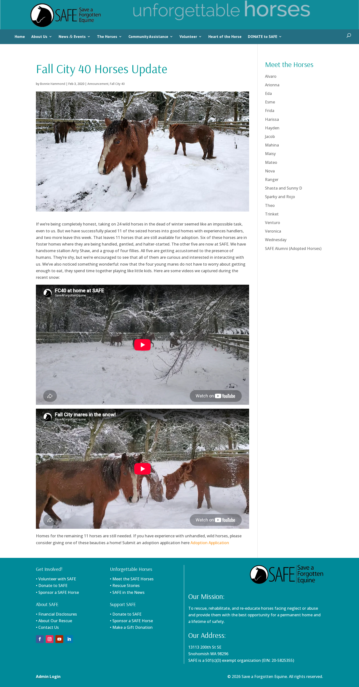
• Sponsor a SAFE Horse (131, 620)
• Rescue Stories (125, 585)
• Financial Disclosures (56, 614)
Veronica (273, 231)
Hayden (272, 128)
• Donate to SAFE (51, 585)
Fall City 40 (117, 84)
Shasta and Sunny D (283, 188)
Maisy (270, 153)
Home (20, 36)
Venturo (272, 222)
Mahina (272, 145)
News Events (72, 36)
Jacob (270, 136)
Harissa (272, 119)
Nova (270, 171)
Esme (270, 102)
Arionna (272, 85)
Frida (269, 110)
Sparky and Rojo (280, 196)
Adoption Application (209, 542)
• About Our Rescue (54, 620)
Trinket (272, 214)
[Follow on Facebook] (40, 639)
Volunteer (188, 36)
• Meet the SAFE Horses (132, 579)
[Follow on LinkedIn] (69, 639)
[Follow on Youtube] (59, 639)
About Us (39, 36)
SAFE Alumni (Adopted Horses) (293, 248)
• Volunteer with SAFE (56, 579)
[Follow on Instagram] (49, 639)
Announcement (97, 84)
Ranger (271, 179)
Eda (268, 93)
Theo (270, 205)
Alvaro (270, 76)
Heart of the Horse (225, 36)
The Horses (107, 36)
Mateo (271, 162)
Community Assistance (148, 36)
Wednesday (275, 239)
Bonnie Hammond (52, 84)
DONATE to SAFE (262, 36)
